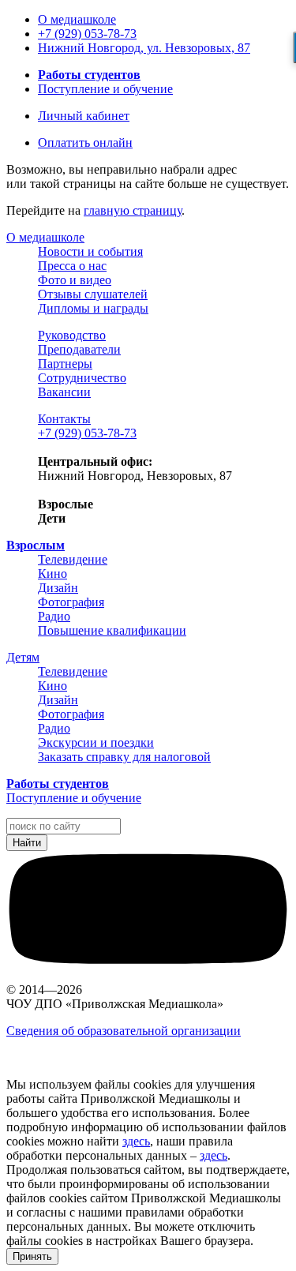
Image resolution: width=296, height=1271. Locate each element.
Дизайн (58, 587)
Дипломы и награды (93, 308)
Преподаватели (79, 349)
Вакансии (64, 392)
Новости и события (90, 251)
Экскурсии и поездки (96, 742)
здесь (136, 1141)
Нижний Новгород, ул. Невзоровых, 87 (144, 47)
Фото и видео (74, 280)
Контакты (64, 419)
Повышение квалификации (112, 630)
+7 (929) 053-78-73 (87, 33)
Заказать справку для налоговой (124, 756)
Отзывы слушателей (93, 294)
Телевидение (72, 559)
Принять (32, 1256)
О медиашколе (77, 19)
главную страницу (133, 210)
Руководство (72, 335)
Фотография (71, 602)
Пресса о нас (72, 265)
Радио (54, 616)
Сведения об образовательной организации (123, 1030)
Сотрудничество (82, 377)
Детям (22, 657)
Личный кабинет (83, 115)
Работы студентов (89, 74)
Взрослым (35, 545)
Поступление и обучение (105, 89)
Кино (52, 573)
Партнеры (65, 363)
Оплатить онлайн (85, 142)
